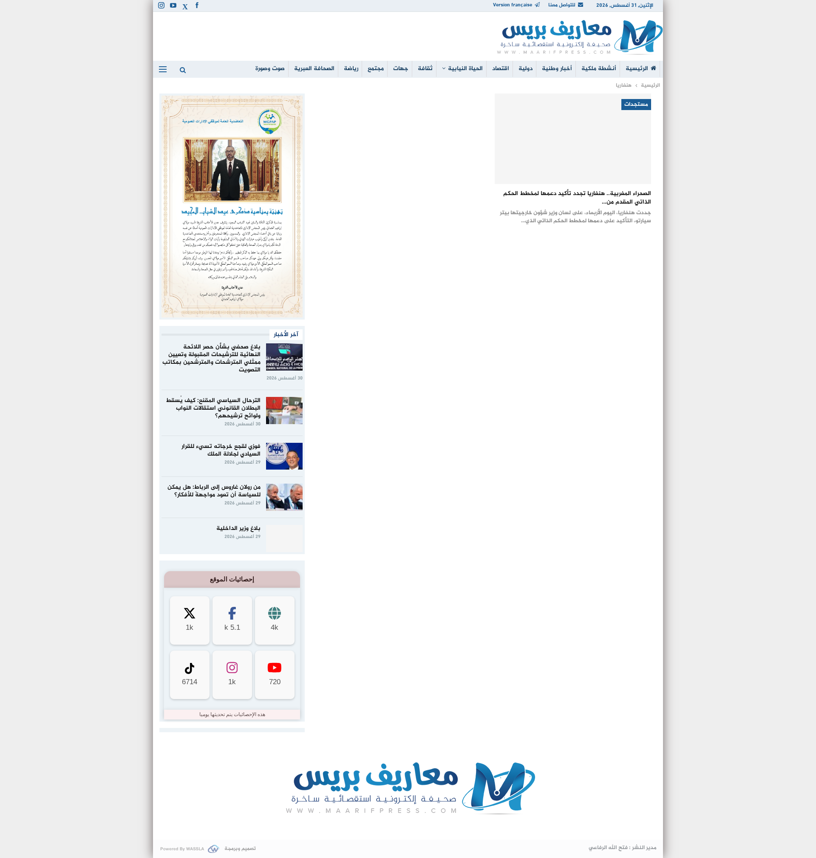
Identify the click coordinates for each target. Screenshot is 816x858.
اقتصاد (500, 69)
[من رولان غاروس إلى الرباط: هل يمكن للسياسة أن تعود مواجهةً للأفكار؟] (284, 497)
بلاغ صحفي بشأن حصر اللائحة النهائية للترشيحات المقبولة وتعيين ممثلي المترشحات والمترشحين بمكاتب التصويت (211, 358)
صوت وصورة (270, 69)
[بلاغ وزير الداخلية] (284, 538)
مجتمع (376, 69)
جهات (400, 69)
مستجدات (636, 104)
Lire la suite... (408, 826)
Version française (512, 5)
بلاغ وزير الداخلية (238, 528)
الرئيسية (637, 69)
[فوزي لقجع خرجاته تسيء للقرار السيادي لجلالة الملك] (284, 456)
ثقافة (425, 69)
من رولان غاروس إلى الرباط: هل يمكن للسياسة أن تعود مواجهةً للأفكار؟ (214, 491)
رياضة (351, 69)
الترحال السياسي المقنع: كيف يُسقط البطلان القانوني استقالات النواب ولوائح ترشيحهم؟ (213, 408)
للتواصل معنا (561, 5)
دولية (525, 69)
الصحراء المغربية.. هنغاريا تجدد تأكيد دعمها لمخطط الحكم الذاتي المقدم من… (577, 198)
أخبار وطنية (557, 69)
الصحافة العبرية (314, 69)
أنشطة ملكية (598, 69)
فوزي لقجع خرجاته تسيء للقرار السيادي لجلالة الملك (221, 450)
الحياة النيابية (465, 69)
